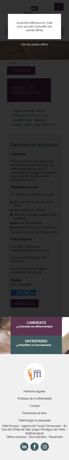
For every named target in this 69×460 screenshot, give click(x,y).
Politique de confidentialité (35, 398)
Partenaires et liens (34, 413)
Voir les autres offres (34, 44)
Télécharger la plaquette (34, 420)
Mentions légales (34, 391)
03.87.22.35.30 (34, 433)
